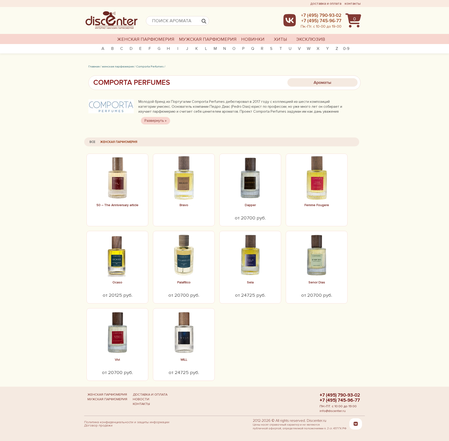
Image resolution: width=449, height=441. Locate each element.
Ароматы (322, 82)
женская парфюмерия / (118, 66)
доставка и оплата (325, 3)
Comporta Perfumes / (150, 66)
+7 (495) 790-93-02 (340, 395)
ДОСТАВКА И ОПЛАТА (150, 395)
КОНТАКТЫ (141, 404)
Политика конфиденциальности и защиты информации (126, 422)
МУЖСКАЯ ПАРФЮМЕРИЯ (207, 39)
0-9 (346, 48)
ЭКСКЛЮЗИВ (310, 39)
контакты (353, 3)
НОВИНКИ (252, 39)
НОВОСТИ (141, 399)
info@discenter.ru (333, 411)
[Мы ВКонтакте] (356, 423)
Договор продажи (98, 425)
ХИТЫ (280, 39)
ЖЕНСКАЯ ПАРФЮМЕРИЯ (145, 39)
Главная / (94, 66)
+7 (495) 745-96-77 (340, 400)
